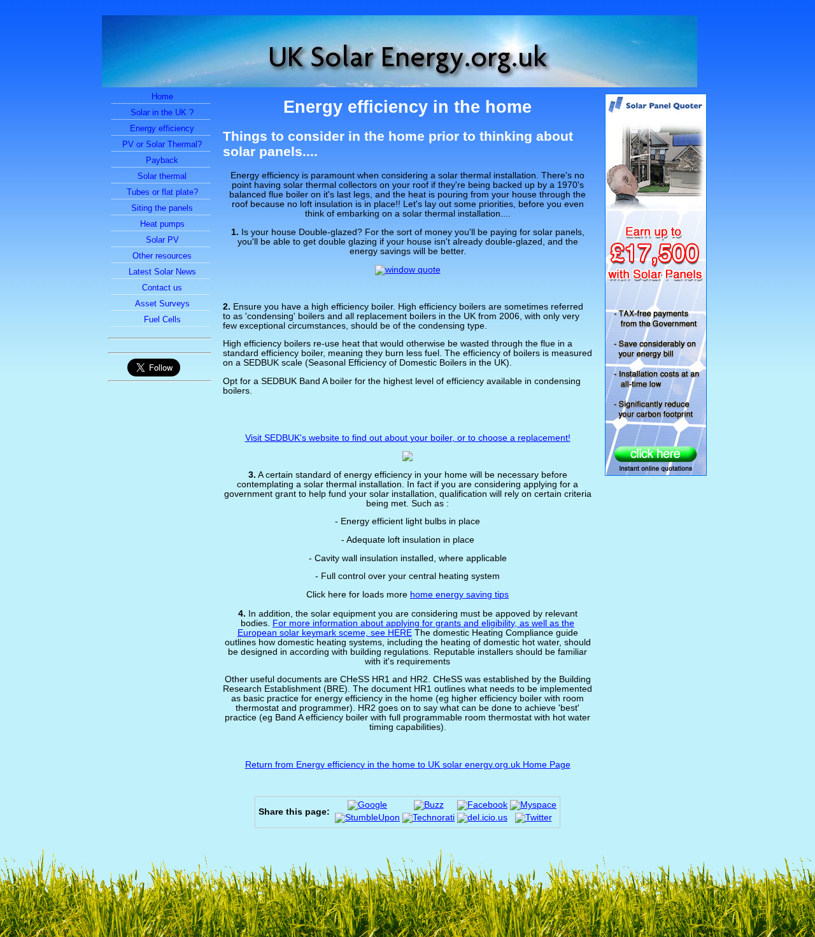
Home (162, 96)
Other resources (162, 256)
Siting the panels (162, 208)
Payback (162, 160)
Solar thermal (162, 176)
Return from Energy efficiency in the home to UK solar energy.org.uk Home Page (407, 764)
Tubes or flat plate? (162, 192)
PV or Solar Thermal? (162, 144)
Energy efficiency (162, 128)
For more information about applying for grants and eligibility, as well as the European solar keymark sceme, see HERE (406, 628)
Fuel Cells (162, 319)
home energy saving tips (459, 594)
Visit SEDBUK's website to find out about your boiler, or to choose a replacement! (407, 438)
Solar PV (162, 240)
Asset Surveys (162, 303)
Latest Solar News (162, 271)
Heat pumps (162, 224)
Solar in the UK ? (162, 112)
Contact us (162, 287)
